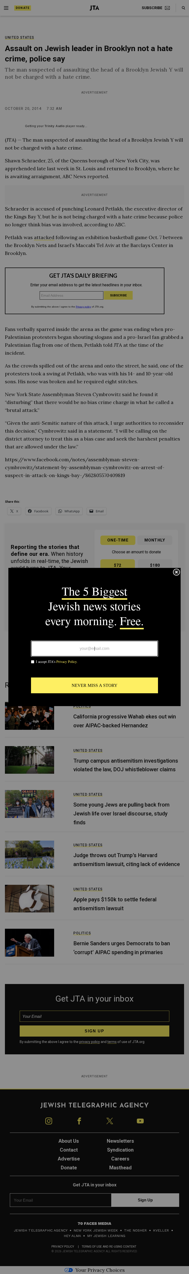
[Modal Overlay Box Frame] (94, 637)
